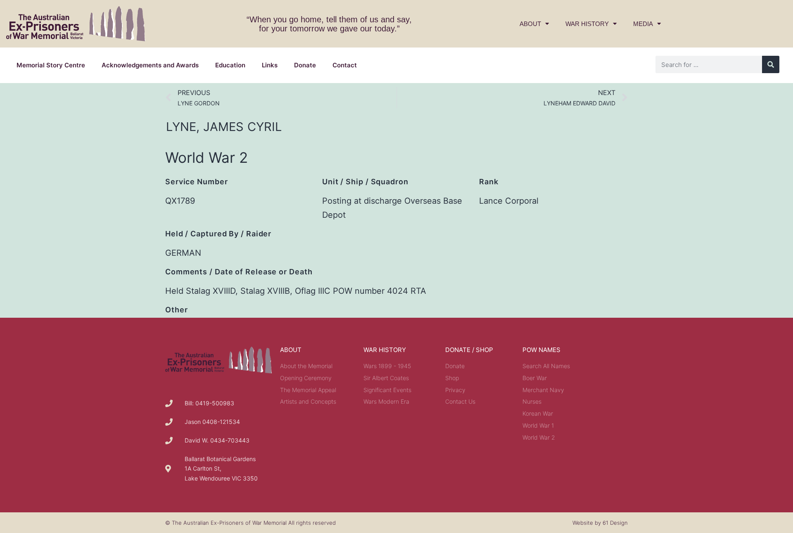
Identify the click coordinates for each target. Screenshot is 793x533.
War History (587, 23)
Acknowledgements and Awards (150, 65)
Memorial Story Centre (51, 65)
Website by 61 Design (600, 522)
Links (270, 65)
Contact (344, 65)
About (530, 23)
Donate (305, 65)
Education (230, 65)
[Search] (770, 64)
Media (643, 23)
